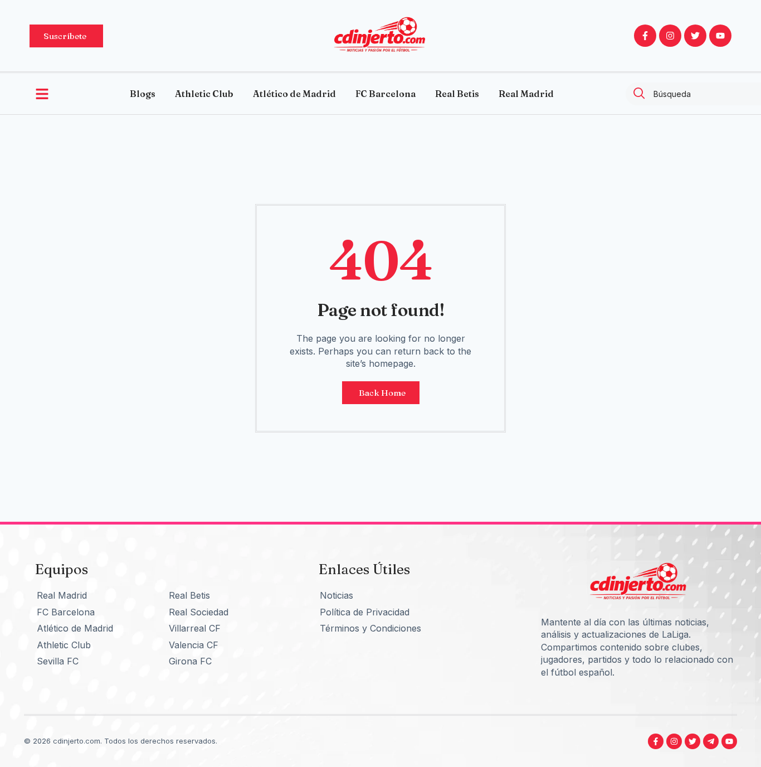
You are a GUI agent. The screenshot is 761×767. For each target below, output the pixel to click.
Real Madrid (526, 93)
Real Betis (457, 93)
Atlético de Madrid (294, 93)
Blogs (142, 93)
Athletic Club (204, 93)
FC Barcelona (385, 93)
